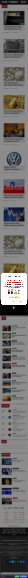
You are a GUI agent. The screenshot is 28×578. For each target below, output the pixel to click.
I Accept (17, 576)
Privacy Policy (23, 576)
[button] (23, 2)
